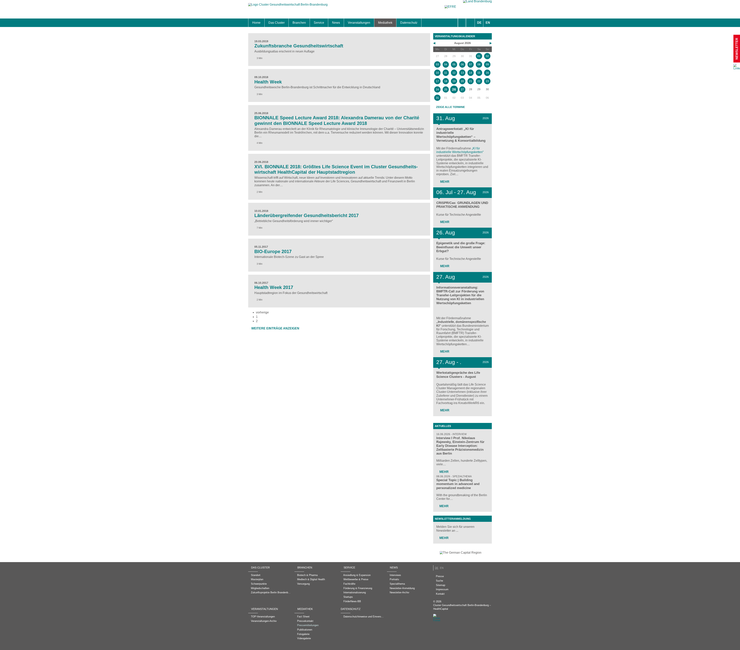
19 (454, 81)
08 (478, 64)
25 (445, 89)
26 (454, 89)
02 (487, 56)
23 (487, 81)
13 (462, 72)
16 (487, 72)
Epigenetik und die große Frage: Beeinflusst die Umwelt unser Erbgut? (460, 247)
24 (437, 89)
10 (437, 72)
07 (470, 64)
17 (437, 81)
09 (487, 64)
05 (454, 64)
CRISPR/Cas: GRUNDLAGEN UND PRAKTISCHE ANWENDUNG (462, 205)
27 (462, 89)
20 (462, 81)
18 (445, 81)
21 (470, 81)
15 (478, 72)
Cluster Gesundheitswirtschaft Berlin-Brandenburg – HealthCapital (462, 607)
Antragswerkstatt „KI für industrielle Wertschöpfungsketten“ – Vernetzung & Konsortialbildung (460, 134)
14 (470, 72)
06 (462, 64)
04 (445, 64)
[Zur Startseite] (288, 6)
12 (454, 72)
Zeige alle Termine (450, 107)
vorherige (262, 312)
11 (445, 72)
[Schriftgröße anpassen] (470, 23)
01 (478, 56)
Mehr (444, 181)
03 (437, 64)
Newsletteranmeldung (453, 518)
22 (478, 81)
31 (437, 97)
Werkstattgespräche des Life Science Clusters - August (458, 374)
